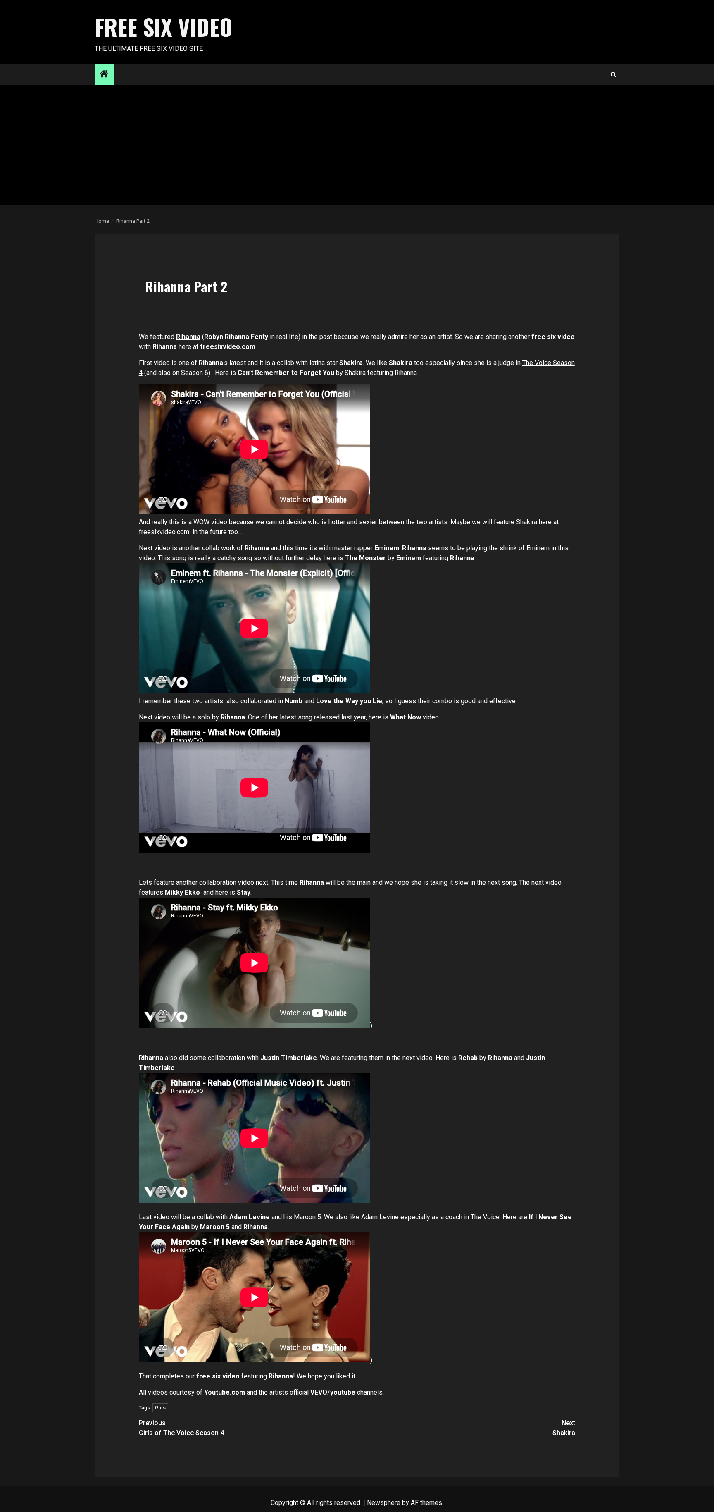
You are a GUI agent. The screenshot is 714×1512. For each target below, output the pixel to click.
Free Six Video (164, 26)
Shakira (526, 522)
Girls (160, 1408)
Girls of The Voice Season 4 (181, 1428)
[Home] (104, 75)
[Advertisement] (357, 147)
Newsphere (383, 1503)
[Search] (613, 75)
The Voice (485, 1217)
